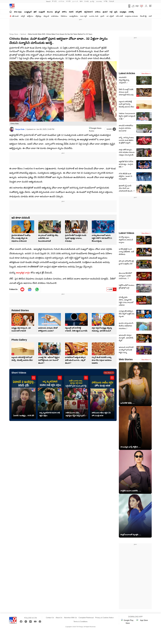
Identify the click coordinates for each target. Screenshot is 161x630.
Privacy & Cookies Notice (104, 617)
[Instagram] (30, 621)
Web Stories (126, 359)
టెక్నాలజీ (46, 16)
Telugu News (13, 34)
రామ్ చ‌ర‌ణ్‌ (119, 16)
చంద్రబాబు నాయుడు (131, 16)
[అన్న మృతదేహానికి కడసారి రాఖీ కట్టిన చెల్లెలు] (50, 397)
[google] (96, 129)
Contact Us (50, 617)
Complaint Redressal (86, 617)
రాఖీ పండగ (15, 16)
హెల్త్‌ (111, 12)
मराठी (68, 1)
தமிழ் (92, 1)
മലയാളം (99, 1)
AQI (136, 6)
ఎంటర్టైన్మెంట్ (28, 12)
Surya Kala (19, 129)
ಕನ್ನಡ (61, 1)
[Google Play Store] (127, 622)
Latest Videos (126, 233)
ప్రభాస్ (102, 16)
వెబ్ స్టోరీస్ (79, 12)
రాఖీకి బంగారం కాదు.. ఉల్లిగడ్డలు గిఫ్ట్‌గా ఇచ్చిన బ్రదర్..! (76, 414)
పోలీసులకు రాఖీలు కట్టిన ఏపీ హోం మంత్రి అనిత (101, 414)
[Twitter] (26, 621)
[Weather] (132, 6)
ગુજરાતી (75, 1)
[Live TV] (140, 6)
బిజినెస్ (71, 12)
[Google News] (40, 621)
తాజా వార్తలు (18, 12)
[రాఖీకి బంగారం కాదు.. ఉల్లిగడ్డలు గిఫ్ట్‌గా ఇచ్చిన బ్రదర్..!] (76, 397)
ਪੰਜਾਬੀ (86, 1)
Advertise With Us (70, 617)
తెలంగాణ (50, 12)
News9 (48, 1)
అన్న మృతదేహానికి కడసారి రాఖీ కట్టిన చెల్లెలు (49, 414)
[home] (10, 11)
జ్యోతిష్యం (38, 16)
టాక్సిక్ (23, 16)
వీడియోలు (64, 16)
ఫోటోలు (64, 12)
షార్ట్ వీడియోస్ (88, 12)
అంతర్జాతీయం (73, 16)
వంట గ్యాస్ (83, 16)
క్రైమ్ (116, 12)
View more (108, 373)
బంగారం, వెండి (93, 16)
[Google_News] (29, 289)
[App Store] (143, 622)
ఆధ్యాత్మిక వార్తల (23, 272)
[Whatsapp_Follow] (37, 289)
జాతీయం (98, 12)
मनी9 (105, 1)
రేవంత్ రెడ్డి (143, 16)
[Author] (11, 129)
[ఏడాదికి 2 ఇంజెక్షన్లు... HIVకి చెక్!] (24, 397)
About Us (59, 617)
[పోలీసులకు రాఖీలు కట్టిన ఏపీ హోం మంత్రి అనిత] (102, 397)
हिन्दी (54, 1)
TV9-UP (111, 1)
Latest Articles (127, 73)
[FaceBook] (21, 621)
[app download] (128, 6)
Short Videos (19, 372)
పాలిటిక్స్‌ (131, 12)
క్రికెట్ (35, 12)
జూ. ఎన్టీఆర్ (110, 16)
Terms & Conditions (80, 621)
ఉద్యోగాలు (30, 16)
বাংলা (81, 1)
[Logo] (11, 6)
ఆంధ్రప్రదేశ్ (42, 12)
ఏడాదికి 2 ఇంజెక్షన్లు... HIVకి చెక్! (23, 415)
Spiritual (23, 34)
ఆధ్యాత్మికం (123, 12)
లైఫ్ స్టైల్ (57, 12)
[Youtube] (22, 289)
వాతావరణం (54, 16)
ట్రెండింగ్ (105, 12)
